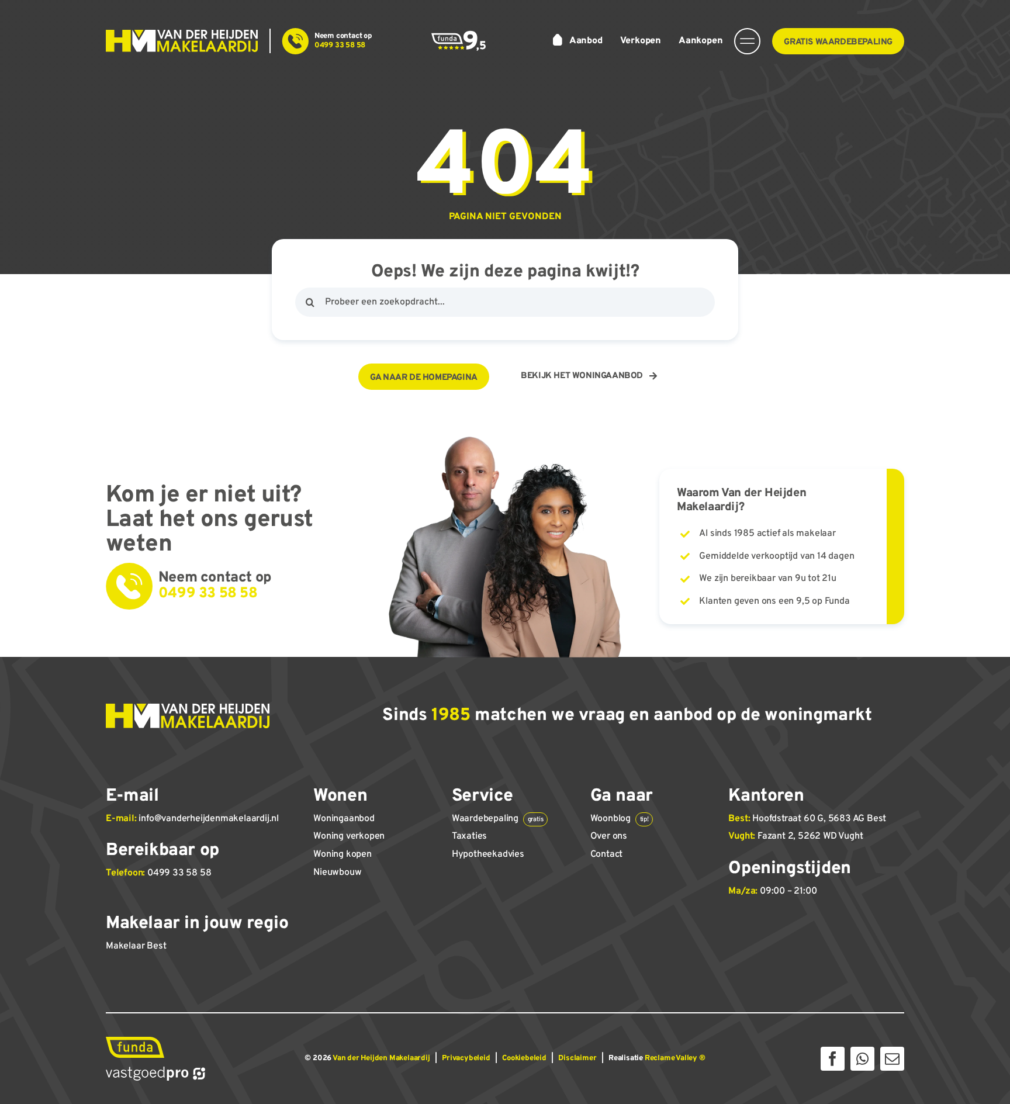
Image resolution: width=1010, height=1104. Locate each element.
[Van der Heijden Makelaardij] (182, 34)
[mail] (892, 1059)
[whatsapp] (862, 1059)
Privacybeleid (466, 1058)
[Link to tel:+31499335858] (295, 41)
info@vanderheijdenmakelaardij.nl (209, 819)
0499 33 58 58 (179, 873)
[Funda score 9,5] (459, 35)
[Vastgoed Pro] (155, 1071)
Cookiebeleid (524, 1058)
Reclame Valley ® (675, 1058)
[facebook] (833, 1059)
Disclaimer (577, 1058)
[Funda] (135, 1041)
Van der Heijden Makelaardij (381, 1058)
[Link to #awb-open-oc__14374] (747, 41)
